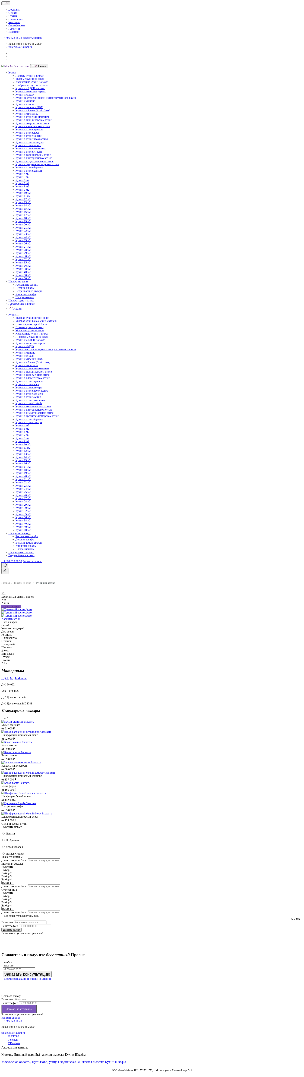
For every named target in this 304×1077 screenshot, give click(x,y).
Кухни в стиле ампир (28, 145)
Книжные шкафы (25, 294)
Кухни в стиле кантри (28, 170)
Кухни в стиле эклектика (30, 148)
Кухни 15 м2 (23, 208)
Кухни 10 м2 (23, 192)
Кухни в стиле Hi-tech (28, 151)
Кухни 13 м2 (23, 202)
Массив (22, 678)
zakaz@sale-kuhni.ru (20, 46)
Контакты (14, 22)
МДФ (13, 678)
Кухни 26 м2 (23, 243)
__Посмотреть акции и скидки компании (26, 978)
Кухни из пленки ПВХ (29, 107)
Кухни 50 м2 (23, 275)
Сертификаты (16, 25)
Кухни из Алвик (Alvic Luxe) (32, 110)
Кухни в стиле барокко (29, 167)
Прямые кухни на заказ (29, 75)
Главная (5, 582)
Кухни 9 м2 (22, 189)
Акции (17, 308)
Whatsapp (13, 1035)
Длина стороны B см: (14, 886)
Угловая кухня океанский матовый (36, 320)
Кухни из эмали (24, 104)
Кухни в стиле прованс (29, 129)
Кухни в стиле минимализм (32, 116)
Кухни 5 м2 (22, 176)
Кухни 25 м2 (23, 240)
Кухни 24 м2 (23, 237)
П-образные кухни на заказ (31, 85)
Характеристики (11, 618)
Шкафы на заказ (18, 281)
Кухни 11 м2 (22, 195)
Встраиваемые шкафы (28, 290)
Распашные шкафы (26, 284)
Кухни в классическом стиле (32, 126)
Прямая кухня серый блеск (31, 324)
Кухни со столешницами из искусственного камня (45, 97)
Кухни (12, 72)
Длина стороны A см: (14, 860)
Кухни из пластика (26, 113)
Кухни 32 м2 (23, 259)
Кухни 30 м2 (23, 256)
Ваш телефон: (9, 925)
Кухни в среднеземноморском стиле (37, 164)
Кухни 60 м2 (23, 278)
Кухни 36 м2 (23, 265)
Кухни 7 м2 (22, 183)
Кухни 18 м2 (23, 218)
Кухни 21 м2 (23, 227)
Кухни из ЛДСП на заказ (30, 88)
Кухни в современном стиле (32, 123)
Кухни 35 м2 (23, 262)
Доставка (14, 9)
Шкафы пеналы (24, 297)
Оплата (12, 12)
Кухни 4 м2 (22, 173)
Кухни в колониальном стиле (33, 154)
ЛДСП (5, 678)
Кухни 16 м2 (23, 211)
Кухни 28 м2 (23, 249)
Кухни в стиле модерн (28, 135)
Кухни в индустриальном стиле (34, 161)
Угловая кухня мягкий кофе (32, 317)
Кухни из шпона (25, 100)
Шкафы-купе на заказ (21, 300)
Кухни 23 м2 (23, 233)
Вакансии (14, 31)
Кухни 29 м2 (23, 252)
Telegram (13, 1039)
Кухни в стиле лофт (27, 132)
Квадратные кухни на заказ (31, 81)
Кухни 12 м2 (23, 199)
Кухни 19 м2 (23, 221)
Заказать (29, 721)
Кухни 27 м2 (23, 246)
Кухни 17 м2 (23, 214)
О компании (15, 19)
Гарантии (14, 28)
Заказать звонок (32, 37)
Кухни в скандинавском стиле (33, 119)
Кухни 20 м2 (23, 224)
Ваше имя (7, 922)
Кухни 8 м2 (22, 186)
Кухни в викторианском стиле (33, 157)
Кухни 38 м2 (23, 268)
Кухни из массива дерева (30, 91)
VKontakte (14, 1043)
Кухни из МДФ (24, 94)
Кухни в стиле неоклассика (31, 138)
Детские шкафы (24, 287)
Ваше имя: (7, 999)
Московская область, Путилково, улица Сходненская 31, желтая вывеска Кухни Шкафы (63, 1062)
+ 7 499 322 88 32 (11, 37)
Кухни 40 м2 (23, 271)
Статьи (12, 15)
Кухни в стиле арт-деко (29, 142)
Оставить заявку (11, 606)
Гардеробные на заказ (21, 303)
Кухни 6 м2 (22, 180)
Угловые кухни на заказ (29, 78)
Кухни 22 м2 (23, 230)
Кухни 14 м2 (23, 205)
